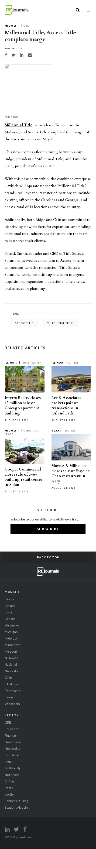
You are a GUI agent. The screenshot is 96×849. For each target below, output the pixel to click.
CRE (26, 25)
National (11, 664)
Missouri (11, 651)
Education (12, 729)
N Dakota (11, 658)
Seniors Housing (16, 801)
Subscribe (48, 529)
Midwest (12, 25)
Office (73, 362)
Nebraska (11, 671)
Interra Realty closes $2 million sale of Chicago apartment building (23, 405)
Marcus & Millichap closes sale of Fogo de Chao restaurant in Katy (70, 473)
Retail (70, 430)
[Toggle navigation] (89, 10)
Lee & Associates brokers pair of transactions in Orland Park (66, 405)
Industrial (12, 755)
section (10, 794)
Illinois (11, 362)
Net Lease (12, 775)
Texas (56, 430)
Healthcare (13, 742)
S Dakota (11, 684)
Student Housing (17, 807)
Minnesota (12, 645)
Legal (8, 762)
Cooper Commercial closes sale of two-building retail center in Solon (23, 477)
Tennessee (13, 691)
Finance (10, 735)
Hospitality (13, 748)
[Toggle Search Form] (78, 10)
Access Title (24, 323)
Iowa (8, 612)
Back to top (48, 557)
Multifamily (31, 362)
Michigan (11, 632)
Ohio (27, 430)
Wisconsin (12, 704)
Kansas (10, 619)
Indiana (10, 606)
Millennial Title (18, 125)
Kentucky (12, 625)
